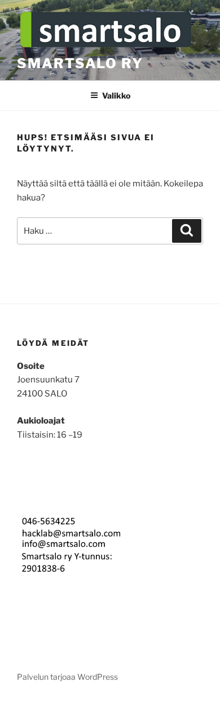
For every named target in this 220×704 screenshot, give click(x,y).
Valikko (116, 95)
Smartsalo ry (80, 63)
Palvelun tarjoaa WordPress (67, 676)
